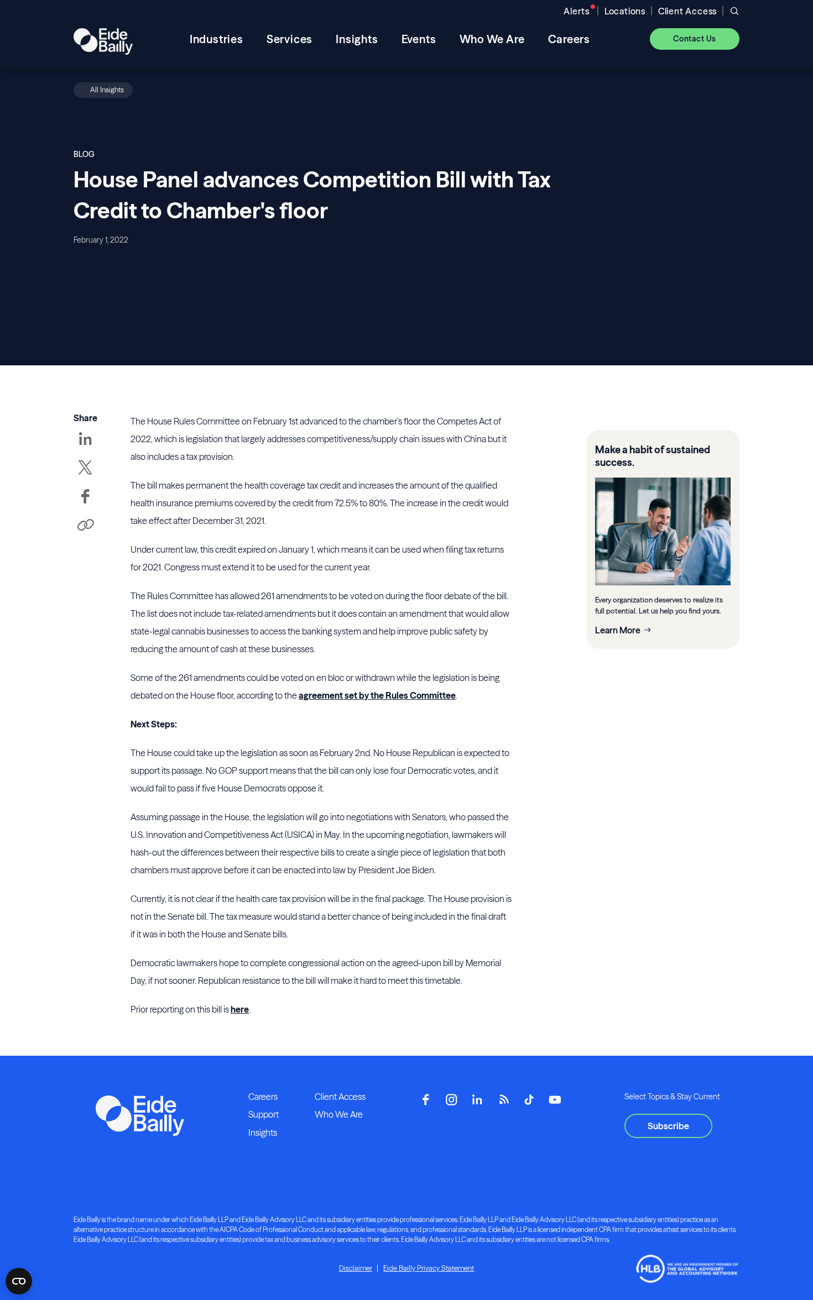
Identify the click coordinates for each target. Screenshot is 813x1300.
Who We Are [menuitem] (492, 39)
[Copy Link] (85, 526)
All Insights (107, 89)
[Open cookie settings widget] (19, 1281)
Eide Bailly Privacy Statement (428, 1268)
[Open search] (734, 11)
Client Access (687, 11)
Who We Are (339, 1114)
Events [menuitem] (419, 39)
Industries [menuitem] (216, 39)
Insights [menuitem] (357, 39)
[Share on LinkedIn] (85, 446)
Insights (262, 1132)
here (240, 1009)
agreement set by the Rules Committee (377, 695)
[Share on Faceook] (85, 504)
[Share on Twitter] (85, 475)
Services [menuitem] (289, 39)
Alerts (577, 11)
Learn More (617, 630)
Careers (263, 1096)
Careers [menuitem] (569, 39)
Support (263, 1114)
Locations (624, 11)
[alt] (103, 38)
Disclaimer (355, 1268)
